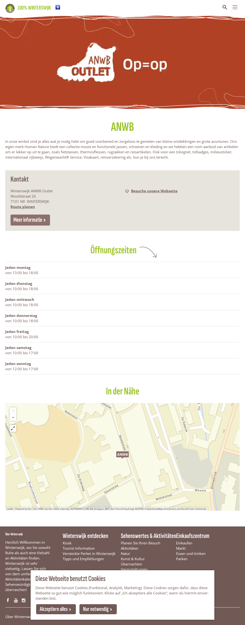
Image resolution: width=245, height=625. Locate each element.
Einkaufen (184, 543)
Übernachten (131, 564)
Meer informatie (27, 220)
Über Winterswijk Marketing (28, 616)
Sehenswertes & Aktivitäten (148, 536)
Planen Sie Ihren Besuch (140, 543)
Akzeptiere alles (54, 609)
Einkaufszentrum (192, 536)
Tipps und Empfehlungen (83, 558)
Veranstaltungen (134, 569)
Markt (181, 548)
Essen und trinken (191, 553)
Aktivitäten (129, 548)
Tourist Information (79, 548)
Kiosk (67, 543)
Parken (182, 558)
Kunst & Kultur (133, 558)
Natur (125, 553)
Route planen (23, 206)
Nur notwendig (96, 609)
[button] (122, 457)
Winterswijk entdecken (85, 536)
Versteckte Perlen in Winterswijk (89, 553)
